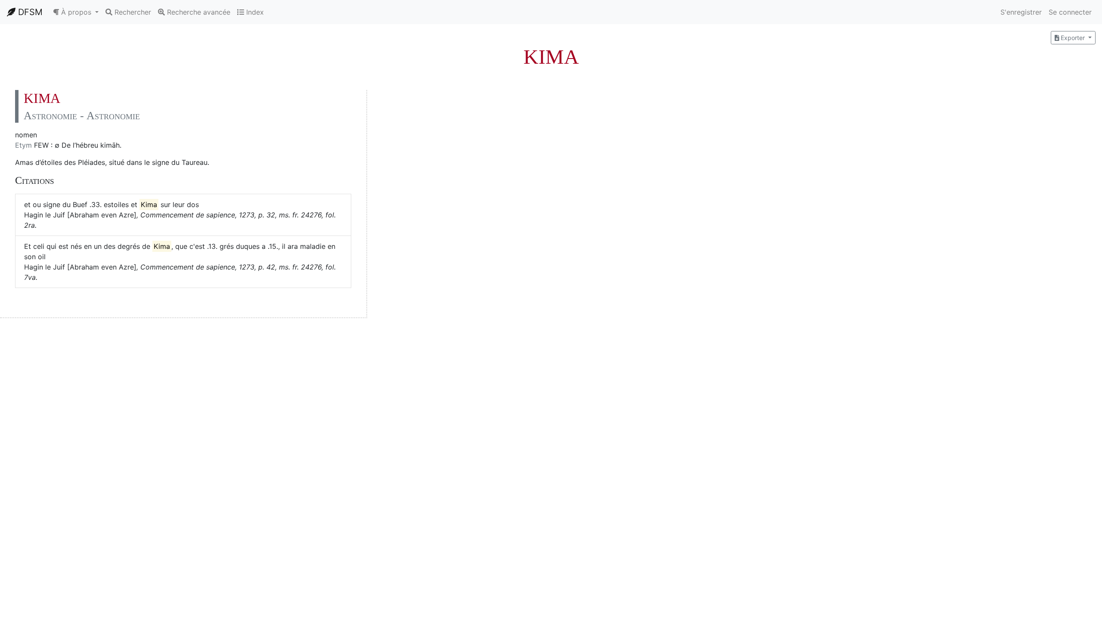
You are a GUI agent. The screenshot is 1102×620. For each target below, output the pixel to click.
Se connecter (1070, 12)
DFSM (29, 12)
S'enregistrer (1021, 12)
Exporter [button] (1073, 37)
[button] (76, 12)
